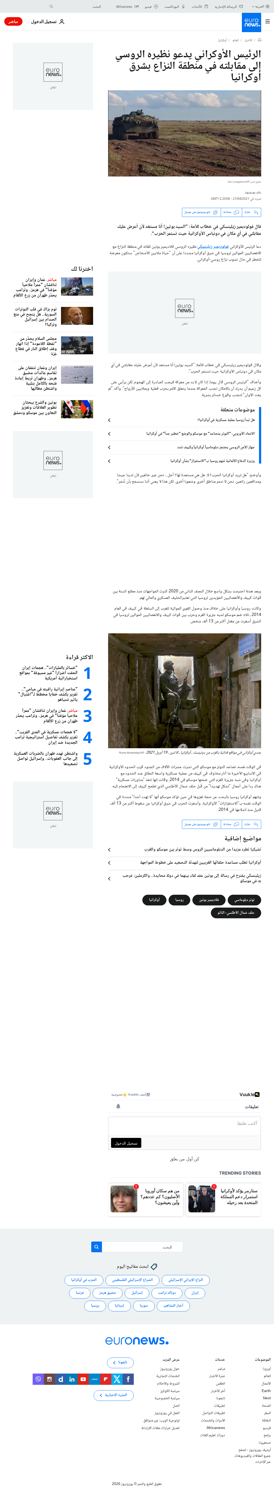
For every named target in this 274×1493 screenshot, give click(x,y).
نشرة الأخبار (217, 1376)
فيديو (267, 1428)
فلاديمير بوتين (209, 900)
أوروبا (267, 1369)
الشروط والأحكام (168, 1384)
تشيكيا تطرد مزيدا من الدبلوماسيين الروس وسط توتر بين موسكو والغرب (202, 849)
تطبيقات (219, 1406)
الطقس (220, 1384)
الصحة (266, 1406)
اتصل (176, 1406)
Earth (266, 1391)
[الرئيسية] (259, 40)
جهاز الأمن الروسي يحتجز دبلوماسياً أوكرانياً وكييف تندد (216, 447)
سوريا (144, 1306)
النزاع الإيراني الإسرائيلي (185, 1280)
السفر (267, 1413)
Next (267, 1398)
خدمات (220, 1360)
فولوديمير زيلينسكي (213, 246)
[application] (184, 133)
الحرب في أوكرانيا (84, 1280)
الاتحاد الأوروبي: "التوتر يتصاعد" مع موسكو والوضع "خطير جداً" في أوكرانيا (200, 433)
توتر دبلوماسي (244, 900)
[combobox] (78, 6)
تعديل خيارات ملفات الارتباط (160, 1428)
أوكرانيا (222, 41)
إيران (195, 1293)
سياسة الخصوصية (167, 1398)
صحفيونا (265, 1443)
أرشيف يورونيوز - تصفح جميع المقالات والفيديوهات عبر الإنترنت (252, 1456)
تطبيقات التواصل (213, 1413)
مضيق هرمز (107, 1293)
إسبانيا (119, 1306)
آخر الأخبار (218, 1391)
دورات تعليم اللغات (212, 1435)
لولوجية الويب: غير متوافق (161, 1420)
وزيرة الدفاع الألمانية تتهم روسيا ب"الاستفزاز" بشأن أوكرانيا (212, 461)
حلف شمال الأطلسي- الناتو (236, 913)
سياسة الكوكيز (170, 1391)
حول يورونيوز (170, 1369)
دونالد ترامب (167, 1293)
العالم (236, 41)
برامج (267, 1435)
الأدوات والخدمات (213, 1420)
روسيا (179, 900)
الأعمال (266, 1384)
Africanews (216, 1428)
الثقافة (266, 1420)
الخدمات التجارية (168, 1376)
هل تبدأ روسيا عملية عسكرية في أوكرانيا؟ (226, 420)
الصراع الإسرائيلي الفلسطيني (132, 1280)
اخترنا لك (82, 269)
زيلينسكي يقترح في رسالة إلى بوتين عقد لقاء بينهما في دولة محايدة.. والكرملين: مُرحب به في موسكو (192, 878)
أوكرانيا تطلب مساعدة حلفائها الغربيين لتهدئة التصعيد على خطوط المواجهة (200, 863)
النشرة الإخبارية (116, 1395)
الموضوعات (263, 1360)
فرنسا (80, 1293)
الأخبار (248, 41)
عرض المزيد (171, 1360)
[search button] (51, 6)
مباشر (13, 21)
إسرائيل (137, 1293)
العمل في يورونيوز (167, 1413)
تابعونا (220, 1398)
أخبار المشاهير (173, 1306)
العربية (259, 6)
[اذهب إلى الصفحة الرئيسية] (251, 22)
